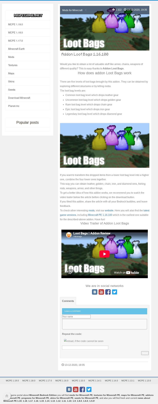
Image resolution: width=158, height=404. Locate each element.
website (109, 210)
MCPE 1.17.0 (15, 40)
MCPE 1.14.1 (94, 380)
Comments (68, 301)
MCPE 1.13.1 (127, 380)
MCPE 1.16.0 (61, 380)
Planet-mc (13, 106)
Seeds (11, 89)
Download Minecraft (19, 97)
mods (92, 210)
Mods (11, 57)
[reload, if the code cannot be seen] (83, 341)
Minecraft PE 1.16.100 (100, 215)
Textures (12, 65)
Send (145, 353)
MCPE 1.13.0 (144, 380)
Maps (11, 73)
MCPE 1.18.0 (15, 32)
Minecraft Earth (16, 49)
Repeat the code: (72, 334)
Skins (11, 81)
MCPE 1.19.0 (15, 24)
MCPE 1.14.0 (111, 380)
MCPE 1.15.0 (78, 380)
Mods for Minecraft (72, 10)
